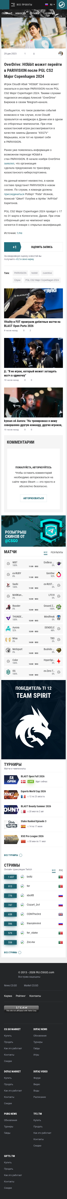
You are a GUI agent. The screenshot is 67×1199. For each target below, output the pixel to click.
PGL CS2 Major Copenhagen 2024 (42, 280)
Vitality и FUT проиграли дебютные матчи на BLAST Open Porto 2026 (32, 324)
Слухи (17, 280)
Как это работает (13, 1049)
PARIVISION (20, 273)
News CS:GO (10, 985)
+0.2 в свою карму (24, 259)
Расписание (40, 1097)
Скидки (8, 1061)
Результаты (57, 552)
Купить (8, 1036)
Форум (37, 1078)
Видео (37, 1084)
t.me (19, 233)
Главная (7, 13)
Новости (20, 13)
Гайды (37, 1049)
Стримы (34, 13)
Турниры (48, 13)
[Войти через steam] (62, 4)
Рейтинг (21, 996)
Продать (8, 1042)
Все (45, 552)
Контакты (35, 996)
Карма (8, 996)
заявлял (9, 164)
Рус (61, 870)
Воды (36, 1091)
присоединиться (14, 194)
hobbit (34, 273)
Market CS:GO (31, 985)
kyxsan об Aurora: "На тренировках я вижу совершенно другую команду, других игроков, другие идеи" (33, 423)
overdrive (47, 273)
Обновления (40, 1036)
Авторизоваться (33, 498)
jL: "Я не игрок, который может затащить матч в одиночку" (30, 373)
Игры (36, 1055)
